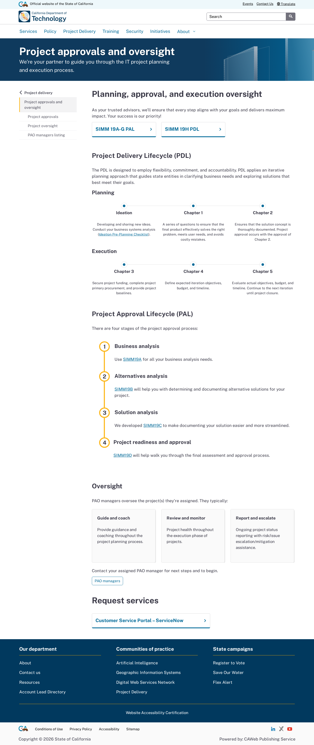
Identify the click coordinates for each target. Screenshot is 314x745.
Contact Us (265, 4)
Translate (287, 4)
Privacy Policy (81, 729)
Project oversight (43, 126)
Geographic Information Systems (148, 672)
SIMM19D (122, 455)
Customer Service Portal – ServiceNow (139, 620)
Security (134, 31)
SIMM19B (123, 389)
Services (28, 31)
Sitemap (133, 729)
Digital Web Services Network (145, 682)
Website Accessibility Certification (157, 712)
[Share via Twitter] (281, 729)
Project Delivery (79, 31)
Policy (50, 31)
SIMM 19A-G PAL (115, 129)
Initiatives (160, 31)
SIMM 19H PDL (182, 129)
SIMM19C (152, 425)
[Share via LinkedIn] (273, 729)
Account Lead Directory (42, 692)
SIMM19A (132, 359)
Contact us (29, 672)
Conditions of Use (49, 729)
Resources (29, 682)
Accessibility (109, 729)
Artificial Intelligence (137, 662)
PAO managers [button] (107, 581)
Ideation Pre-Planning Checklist (123, 234)
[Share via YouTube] (289, 729)
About (184, 31)
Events (248, 4)
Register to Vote (229, 663)
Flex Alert (222, 682)
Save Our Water (228, 672)
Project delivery (38, 92)
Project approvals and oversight (43, 105)
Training (111, 31)
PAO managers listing (46, 135)
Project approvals (43, 116)
